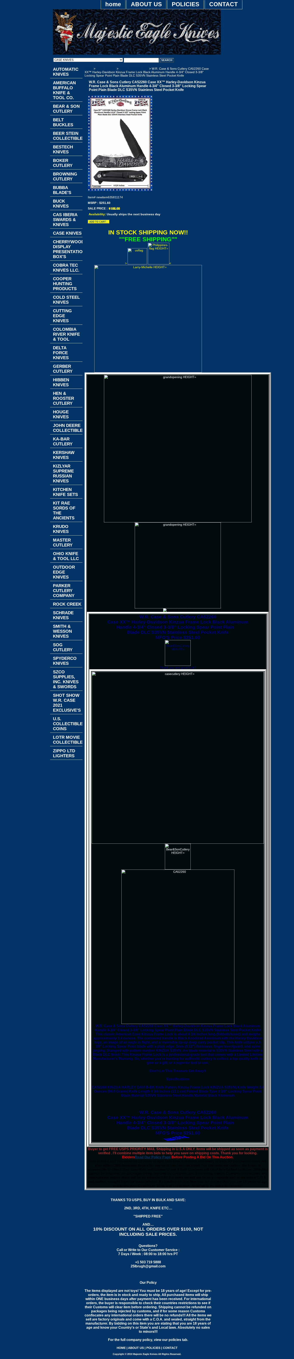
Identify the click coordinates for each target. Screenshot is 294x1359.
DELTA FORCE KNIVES (61, 352)
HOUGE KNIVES (61, 414)
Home (89, 68)
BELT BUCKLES (63, 122)
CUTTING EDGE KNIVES (62, 315)
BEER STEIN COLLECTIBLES (67, 136)
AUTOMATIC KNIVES (65, 72)
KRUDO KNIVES (61, 529)
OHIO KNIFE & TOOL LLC (66, 556)
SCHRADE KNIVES (63, 615)
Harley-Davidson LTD (133, 68)
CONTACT (223, 4)
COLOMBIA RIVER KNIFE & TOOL (66, 334)
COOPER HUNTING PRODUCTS (65, 283)
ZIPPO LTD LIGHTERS (64, 753)
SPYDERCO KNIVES (65, 661)
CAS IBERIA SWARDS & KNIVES (65, 219)
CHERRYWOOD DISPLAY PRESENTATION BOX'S (67, 249)
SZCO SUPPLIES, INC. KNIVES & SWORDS (66, 679)
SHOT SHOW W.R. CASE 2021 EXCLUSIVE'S (67, 703)
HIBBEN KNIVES (61, 382)
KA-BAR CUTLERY (63, 441)
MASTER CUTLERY (63, 542)
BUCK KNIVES (61, 203)
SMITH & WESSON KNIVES (62, 631)
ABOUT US (146, 4)
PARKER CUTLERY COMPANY (63, 590)
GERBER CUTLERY (63, 369)
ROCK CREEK (67, 604)
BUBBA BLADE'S (62, 190)
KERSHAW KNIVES (63, 455)
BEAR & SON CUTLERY (66, 109)
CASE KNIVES (106, 68)
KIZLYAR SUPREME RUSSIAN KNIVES (63, 473)
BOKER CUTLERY (63, 163)
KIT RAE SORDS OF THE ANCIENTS (64, 510)
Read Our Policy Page (153, 1157)
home (113, 4)
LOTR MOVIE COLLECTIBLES (67, 740)
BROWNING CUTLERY (65, 176)
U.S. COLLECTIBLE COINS (67, 723)
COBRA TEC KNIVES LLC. (66, 267)
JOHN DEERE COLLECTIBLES (67, 428)
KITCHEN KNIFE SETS (65, 492)
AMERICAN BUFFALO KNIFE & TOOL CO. (64, 90)
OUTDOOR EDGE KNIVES (64, 572)
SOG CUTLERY (63, 647)
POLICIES (185, 4)
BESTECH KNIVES (63, 149)
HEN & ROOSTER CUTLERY (63, 398)
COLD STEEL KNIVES (66, 300)
